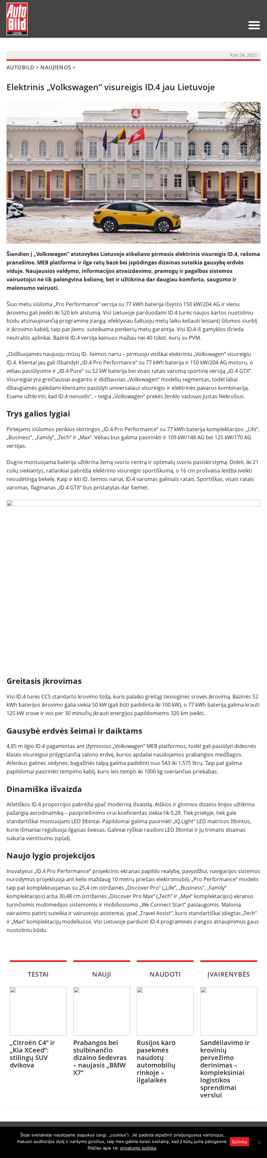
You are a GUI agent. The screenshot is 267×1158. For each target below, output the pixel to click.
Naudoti (165, 974)
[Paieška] (206, 25)
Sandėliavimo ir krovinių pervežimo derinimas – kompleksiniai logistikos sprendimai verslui (225, 1069)
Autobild (21, 67)
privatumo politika (138, 1148)
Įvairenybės (228, 974)
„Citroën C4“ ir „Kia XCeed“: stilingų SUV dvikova (32, 1054)
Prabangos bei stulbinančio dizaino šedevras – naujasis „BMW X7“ (100, 1057)
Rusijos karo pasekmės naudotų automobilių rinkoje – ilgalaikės (156, 1061)
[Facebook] (227, 25)
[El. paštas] (216, 25)
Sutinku (239, 1141)
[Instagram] (237, 25)
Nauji (101, 974)
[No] (259, 1142)
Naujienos (55, 67)
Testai (38, 974)
